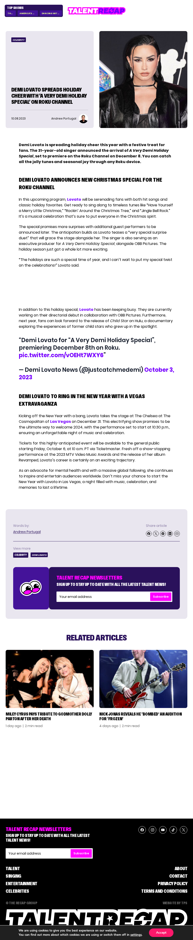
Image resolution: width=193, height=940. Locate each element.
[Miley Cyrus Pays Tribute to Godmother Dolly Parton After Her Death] (50, 679)
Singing (13, 876)
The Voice (12, 13)
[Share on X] (156, 533)
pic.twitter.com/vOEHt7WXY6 (61, 355)
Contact (178, 876)
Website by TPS (175, 903)
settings (136, 935)
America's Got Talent (29, 13)
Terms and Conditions (164, 891)
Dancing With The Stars (52, 13)
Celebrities (17, 891)
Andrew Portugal (27, 531)
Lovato (74, 199)
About (181, 868)
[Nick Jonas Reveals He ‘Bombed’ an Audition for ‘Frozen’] (143, 679)
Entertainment (21, 883)
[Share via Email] (177, 533)
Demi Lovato (39, 555)
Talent (13, 868)
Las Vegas (60, 421)
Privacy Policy (172, 883)
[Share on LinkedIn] (170, 533)
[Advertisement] (96, 287)
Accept (161, 932)
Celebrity (18, 40)
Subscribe (161, 597)
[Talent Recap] (97, 11)
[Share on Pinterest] (163, 533)
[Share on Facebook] (149, 533)
